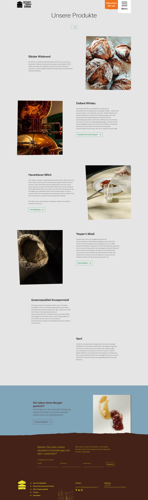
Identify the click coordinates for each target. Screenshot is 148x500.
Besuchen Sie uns (111, 4)
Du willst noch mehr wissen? (88, 135)
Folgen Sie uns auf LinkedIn (79, 490)
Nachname (87, 463)
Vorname (63, 463)
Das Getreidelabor (41, 422)
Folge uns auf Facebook (76, 490)
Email (39, 463)
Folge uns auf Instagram (82, 490)
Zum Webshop (35, 210)
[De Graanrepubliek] (24, 4)
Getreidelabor (83, 263)
